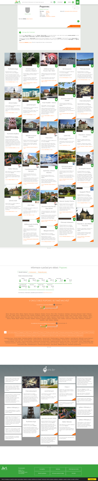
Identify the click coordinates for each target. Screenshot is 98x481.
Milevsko (47, 15)
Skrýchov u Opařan (41, 318)
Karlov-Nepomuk (54, 315)
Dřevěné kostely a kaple (27, 65)
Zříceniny (43, 202)
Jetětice (43, 315)
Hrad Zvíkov (43, 343)
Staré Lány (68, 318)
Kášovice (62, 315)
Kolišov (67, 315)
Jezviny (47, 315)
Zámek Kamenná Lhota (33, 343)
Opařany (53, 317)
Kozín (71, 315)
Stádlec (63, 318)
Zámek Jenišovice (37, 340)
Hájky (13, 315)
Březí (52, 314)
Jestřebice (38, 315)
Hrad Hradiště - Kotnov (76, 341)
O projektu (42, 469)
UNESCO (27, 332)
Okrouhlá (36, 317)
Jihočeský (47, 12)
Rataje (13, 318)
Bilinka (21, 314)
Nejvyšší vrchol (45, 335)
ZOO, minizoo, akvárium (27, 201)
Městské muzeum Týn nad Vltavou (69, 343)
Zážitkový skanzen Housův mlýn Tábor (60, 341)
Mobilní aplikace (42, 473)
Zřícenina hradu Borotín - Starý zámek (47, 344)
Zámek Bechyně (28, 340)
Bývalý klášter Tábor (88, 341)
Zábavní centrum (26, 220)
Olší (45, 317)
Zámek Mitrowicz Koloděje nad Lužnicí (80, 340)
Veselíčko (42, 320)
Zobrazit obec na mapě (25, 42)
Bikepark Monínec (62, 344)
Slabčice (49, 318)
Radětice (80, 317)
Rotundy (79, 131)
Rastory (9, 318)
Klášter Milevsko (37, 338)
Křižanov (85, 315)
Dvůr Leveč (8, 315)
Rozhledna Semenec (11, 343)
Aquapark (79, 188)
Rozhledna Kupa (9, 338)
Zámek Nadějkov (56, 340)
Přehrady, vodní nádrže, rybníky (65, 218)
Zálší (47, 320)
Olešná (41, 317)
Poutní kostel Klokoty (27, 341)
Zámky (7, 99)
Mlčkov (12, 317)
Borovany (31, 314)
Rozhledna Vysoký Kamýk (74, 344)
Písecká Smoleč (61, 317)
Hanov (28, 18)
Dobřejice (67, 314)
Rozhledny (7, 65)
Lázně (25, 101)
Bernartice (12, 314)
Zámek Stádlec (17, 338)
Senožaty (27, 318)
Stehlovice (81, 318)
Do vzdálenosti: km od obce (45, 304)
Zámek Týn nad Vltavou (53, 343)
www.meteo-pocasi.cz (47, 292)
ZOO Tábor (18, 341)
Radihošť (85, 317)
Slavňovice (54, 318)
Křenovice (75, 315)
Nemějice (17, 317)
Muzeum (25, 131)
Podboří (68, 317)
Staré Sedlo (75, 318)
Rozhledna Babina (21, 343)
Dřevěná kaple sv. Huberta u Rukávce (60, 338)
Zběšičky (47, 11)
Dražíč (84, 314)
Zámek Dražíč (46, 338)
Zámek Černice (65, 340)
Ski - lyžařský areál (44, 166)
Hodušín (32, 315)
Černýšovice (61, 314)
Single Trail (58, 335)
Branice (48, 314)
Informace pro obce (74, 469)
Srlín (59, 318)
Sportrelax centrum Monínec (86, 343)
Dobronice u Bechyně (76, 314)
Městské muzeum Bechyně (86, 338)
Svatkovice (87, 318)
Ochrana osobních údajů (58, 473)
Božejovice (37, 314)
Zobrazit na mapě (11, 81)
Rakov (90, 317)
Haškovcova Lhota (24, 315)
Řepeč (17, 318)
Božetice (43, 314)
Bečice (7, 314)
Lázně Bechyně (74, 338)
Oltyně (48, 317)
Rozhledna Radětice (27, 338)
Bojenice (26, 314)
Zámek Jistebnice (47, 340)
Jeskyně (79, 97)
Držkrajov (89, 314)
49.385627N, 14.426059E (50, 16)
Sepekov (33, 318)
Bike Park (43, 226)
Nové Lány (30, 317)
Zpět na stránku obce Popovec (74, 49)
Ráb (76, 317)
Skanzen (61, 197)
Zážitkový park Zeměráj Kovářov (41, 341)
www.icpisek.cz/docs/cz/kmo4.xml (71, 11)
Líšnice (90, 315)
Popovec (45, 6)
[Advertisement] (49, 257)
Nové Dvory (24, 317)
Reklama (58, 469)
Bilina (17, 314)
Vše (5, 332)
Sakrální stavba (8, 165)
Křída (80, 315)
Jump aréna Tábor (22, 344)
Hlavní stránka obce (76, 26)
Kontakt (74, 473)
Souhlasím (92, 479)
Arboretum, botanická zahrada (66, 332)
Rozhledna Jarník (32, 344)
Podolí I (72, 317)
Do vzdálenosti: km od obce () (43, 323)
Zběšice (51, 320)
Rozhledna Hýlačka (9, 341)
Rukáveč (22, 318)
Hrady (43, 98)
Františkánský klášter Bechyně (15, 340)
